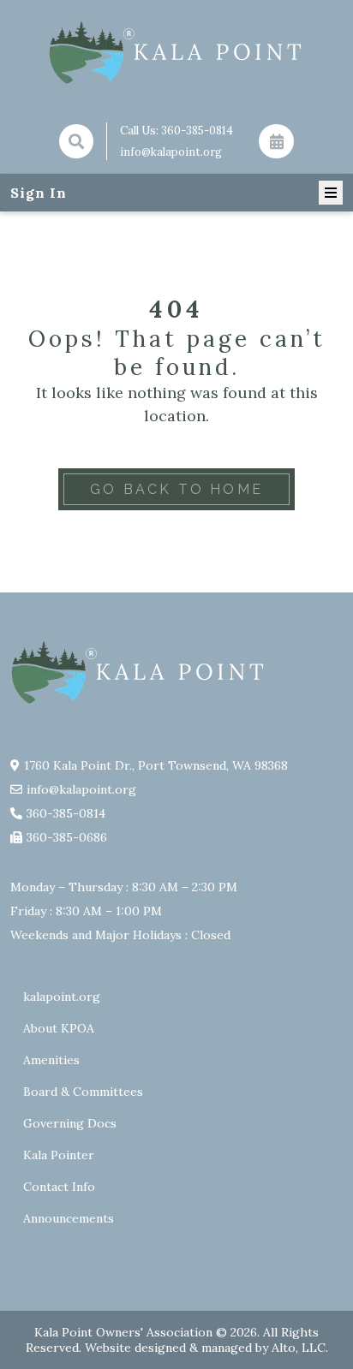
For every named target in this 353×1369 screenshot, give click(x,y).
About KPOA (58, 1028)
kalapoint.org (61, 996)
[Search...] (76, 141)
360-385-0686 (67, 837)
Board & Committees (83, 1091)
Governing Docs (70, 1123)
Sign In (38, 192)
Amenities (51, 1060)
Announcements (68, 1218)
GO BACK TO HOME (176, 489)
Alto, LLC (299, 1347)
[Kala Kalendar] (276, 141)
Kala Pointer (58, 1155)
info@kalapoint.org (171, 152)
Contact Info (59, 1186)
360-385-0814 (197, 130)
